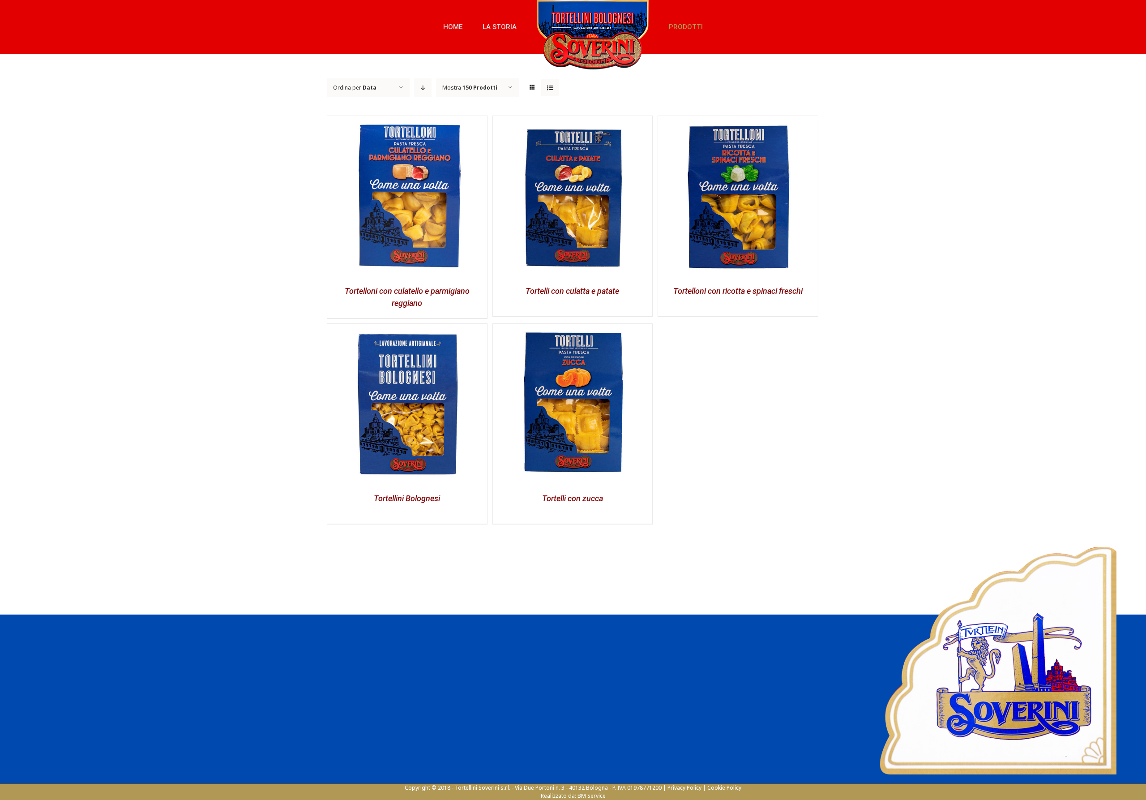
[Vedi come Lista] (550, 87)
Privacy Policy (684, 787)
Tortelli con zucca (572, 498)
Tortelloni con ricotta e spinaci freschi (738, 291)
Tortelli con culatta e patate (572, 291)
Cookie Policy (724, 787)
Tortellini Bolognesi (407, 498)
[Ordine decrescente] (423, 87)
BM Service (591, 796)
